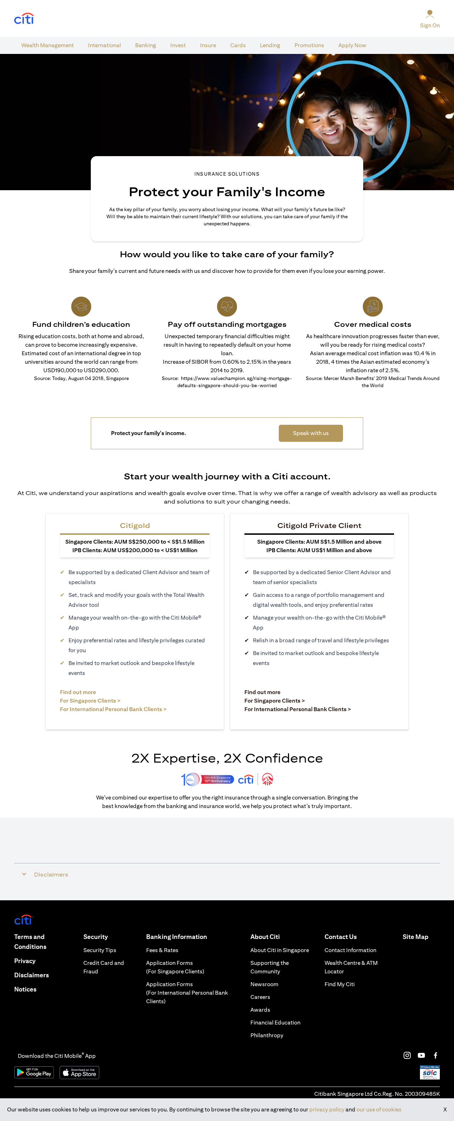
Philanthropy (266, 1035)
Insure (208, 45)
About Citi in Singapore (279, 950)
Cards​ (238, 45)
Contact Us (341, 936)
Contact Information (350, 950)
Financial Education (275, 1022)
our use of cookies (379, 1109)
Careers (260, 997)
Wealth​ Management (47, 45)
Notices (25, 989)
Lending (270, 45)
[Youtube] (421, 1055)
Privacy (24, 961)
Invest (178, 45)
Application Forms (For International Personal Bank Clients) (187, 993)
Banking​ (145, 45)
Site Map (415, 936)
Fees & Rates (162, 950)
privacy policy (326, 1109)
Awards (260, 1009)
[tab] (47, 45)
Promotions (309, 45)
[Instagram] (407, 1055)
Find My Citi (340, 984)
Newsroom (264, 984)
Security (95, 936)
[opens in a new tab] (24, 18)
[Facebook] (435, 1055)
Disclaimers (31, 975)
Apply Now (352, 45)
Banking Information (176, 936)
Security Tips (99, 950)
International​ (104, 45)
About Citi (265, 936)
